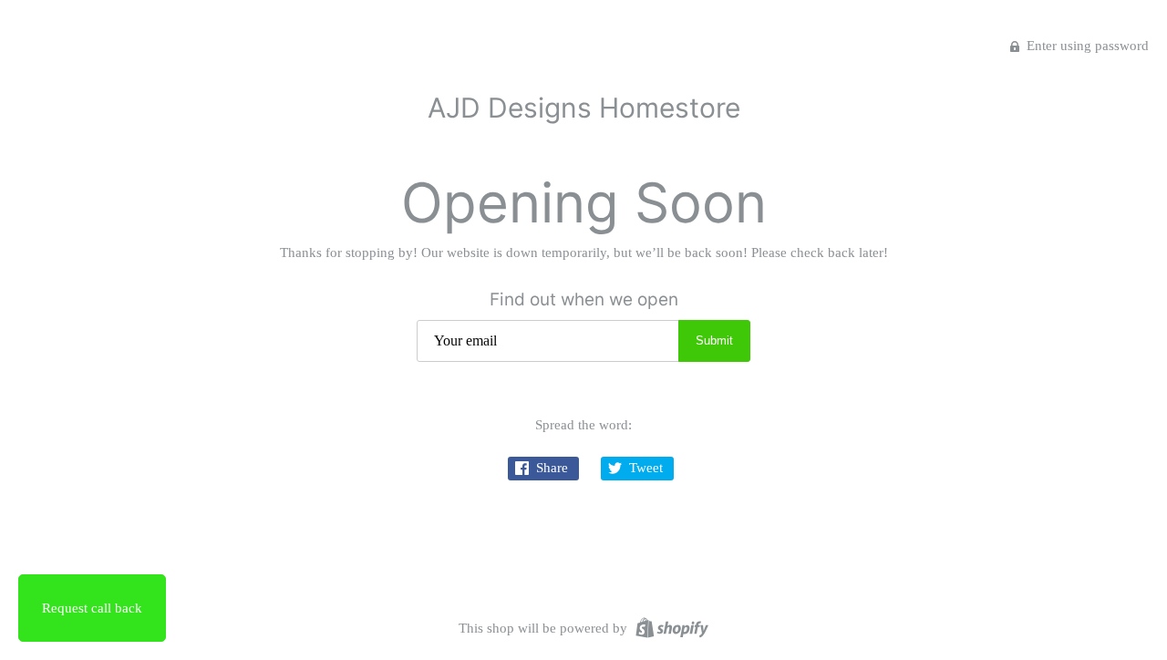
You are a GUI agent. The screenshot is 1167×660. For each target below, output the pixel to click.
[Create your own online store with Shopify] (669, 626)
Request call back (92, 608)
